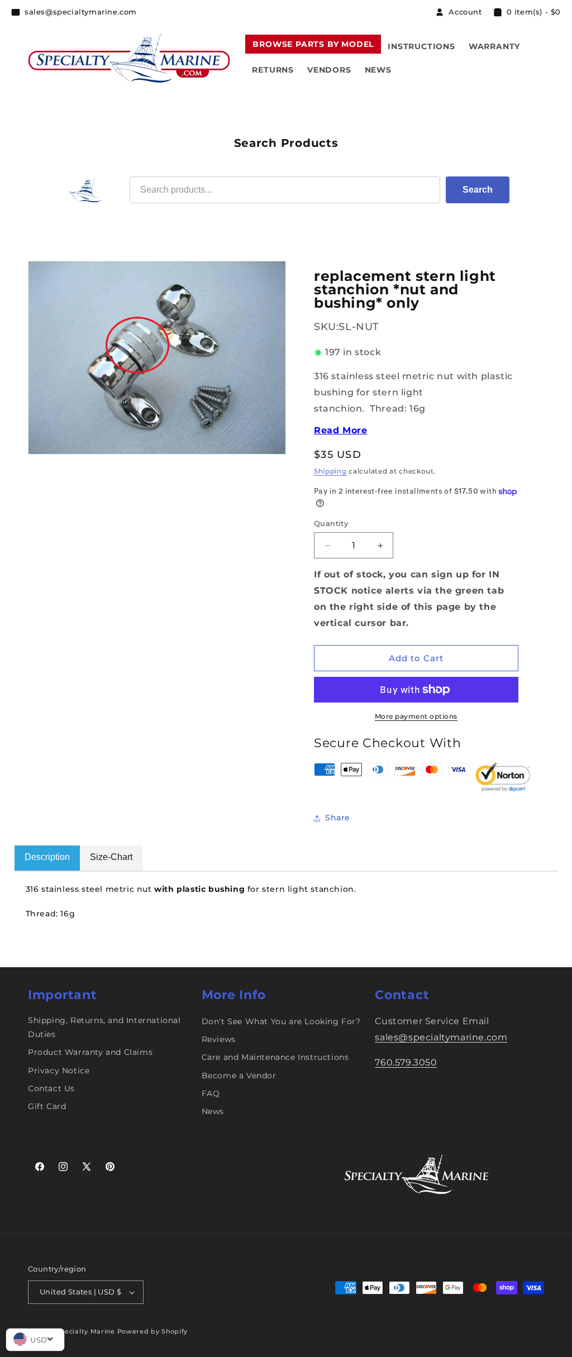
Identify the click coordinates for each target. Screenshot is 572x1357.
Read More (340, 430)
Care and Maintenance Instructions (275, 1057)
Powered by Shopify (152, 1331)
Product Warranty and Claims (90, 1052)
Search (478, 189)
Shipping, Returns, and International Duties (104, 1027)
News (213, 1111)
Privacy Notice (58, 1070)
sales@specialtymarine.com (441, 1037)
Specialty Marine (85, 1331)
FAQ (211, 1093)
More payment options (416, 716)
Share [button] (337, 818)
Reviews (219, 1039)
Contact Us (51, 1088)
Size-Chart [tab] (111, 857)
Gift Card (47, 1106)
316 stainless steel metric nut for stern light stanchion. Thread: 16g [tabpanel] (193, 901)
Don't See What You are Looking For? (281, 1021)
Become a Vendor (239, 1076)
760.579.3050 (406, 1062)
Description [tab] (47, 857)
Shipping (330, 471)
